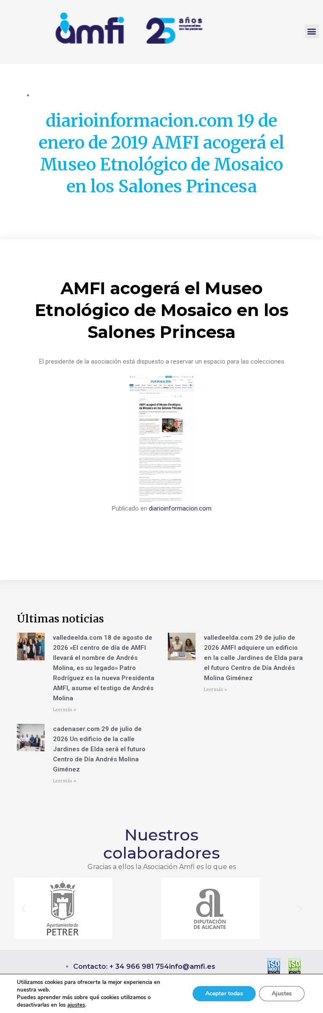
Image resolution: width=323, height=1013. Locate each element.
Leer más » (64, 710)
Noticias (106, 95)
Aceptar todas (224, 993)
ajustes (76, 1005)
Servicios (133, 95)
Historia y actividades (63, 95)
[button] (312, 31)
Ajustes (282, 993)
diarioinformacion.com (180, 508)
